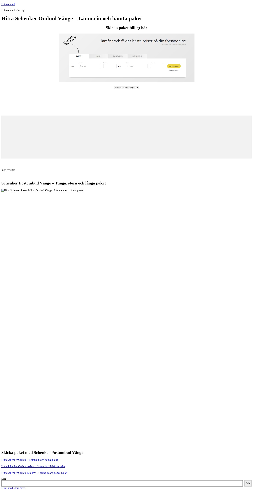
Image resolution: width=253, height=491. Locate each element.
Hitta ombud (8, 4)
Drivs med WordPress (13, 488)
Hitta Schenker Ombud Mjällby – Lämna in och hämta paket (34, 472)
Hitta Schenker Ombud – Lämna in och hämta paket (29, 459)
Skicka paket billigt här (126, 87)
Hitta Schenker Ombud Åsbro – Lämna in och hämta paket (33, 466)
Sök (3, 478)
